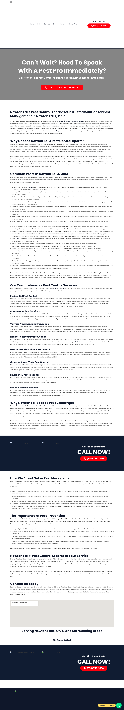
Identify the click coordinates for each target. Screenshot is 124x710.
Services (62, 24)
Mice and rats (22, 202)
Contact (47, 24)
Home (32, 24)
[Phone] (118, 705)
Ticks (17, 238)
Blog (54, 24)
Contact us (57, 592)
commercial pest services (59, 131)
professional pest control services (71, 121)
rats (89, 156)
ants (30, 187)
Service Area (73, 24)
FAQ (38, 24)
